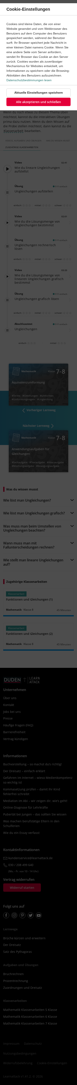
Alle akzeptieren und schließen (38, 102)
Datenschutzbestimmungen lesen (29, 80)
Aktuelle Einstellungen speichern (38, 92)
